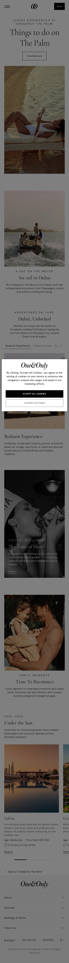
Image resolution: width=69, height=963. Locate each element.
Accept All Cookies (34, 394)
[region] (34, 385)
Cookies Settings (34, 403)
